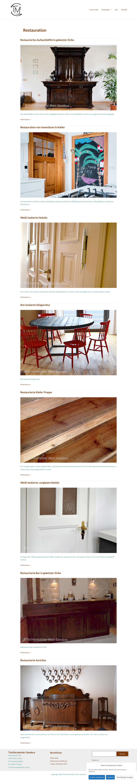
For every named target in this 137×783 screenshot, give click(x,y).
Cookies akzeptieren (97, 777)
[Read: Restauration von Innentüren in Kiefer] (68, 165)
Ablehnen (110, 777)
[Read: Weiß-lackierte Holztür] (68, 255)
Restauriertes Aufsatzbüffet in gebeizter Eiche (47, 40)
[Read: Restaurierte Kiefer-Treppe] (68, 430)
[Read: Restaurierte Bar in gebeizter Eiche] (68, 610)
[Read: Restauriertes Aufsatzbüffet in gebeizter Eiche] (68, 77)
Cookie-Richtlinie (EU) (58, 764)
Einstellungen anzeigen (125, 777)
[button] (111, 10)
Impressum (54, 758)
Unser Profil (93, 10)
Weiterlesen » (25, 119)
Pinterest (95, 760)
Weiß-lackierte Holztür (34, 217)
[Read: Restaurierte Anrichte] (68, 698)
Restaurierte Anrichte (33, 660)
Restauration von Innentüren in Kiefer (42, 127)
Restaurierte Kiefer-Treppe (36, 392)
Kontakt (124, 10)
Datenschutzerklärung (58, 761)
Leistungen (105, 10)
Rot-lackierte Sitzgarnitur (35, 305)
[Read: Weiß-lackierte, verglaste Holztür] (68, 520)
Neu (116, 10)
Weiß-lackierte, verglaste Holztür (39, 482)
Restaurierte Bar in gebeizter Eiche (40, 573)
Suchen (122, 754)
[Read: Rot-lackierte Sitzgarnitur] (68, 342)
